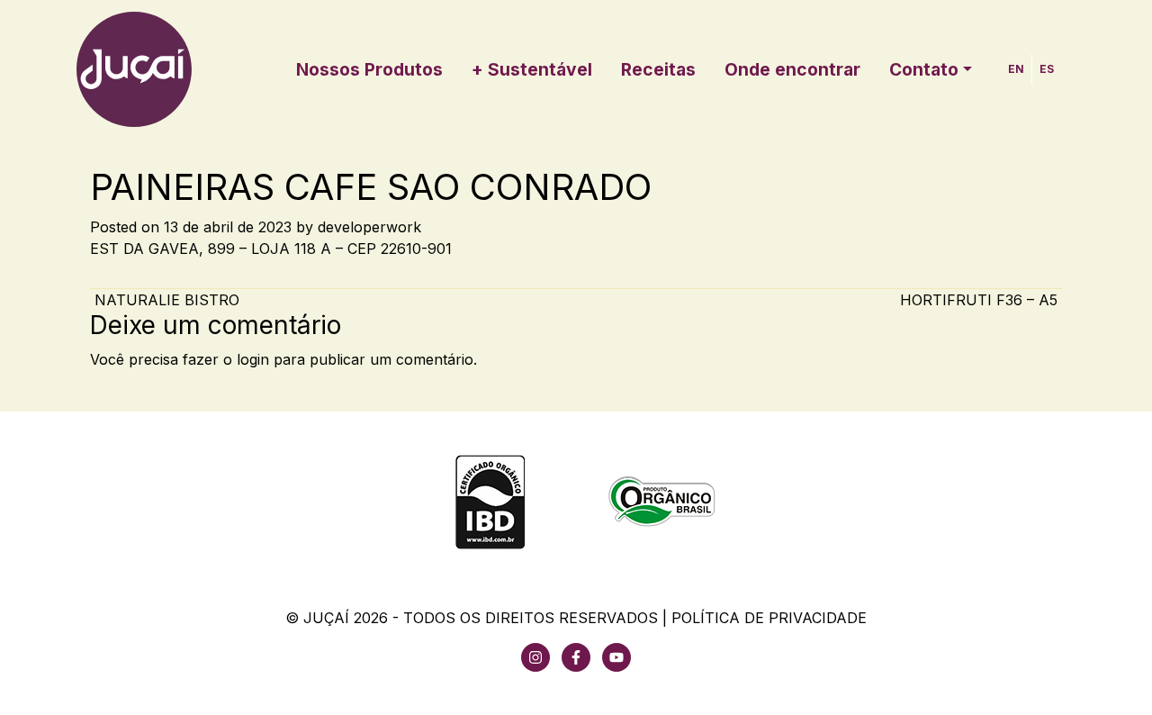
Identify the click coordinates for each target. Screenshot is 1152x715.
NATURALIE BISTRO (164, 300)
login (253, 359)
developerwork (369, 227)
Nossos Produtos (369, 69)
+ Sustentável (532, 69)
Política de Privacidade (769, 618)
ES (1047, 69)
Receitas (658, 69)
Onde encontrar (792, 69)
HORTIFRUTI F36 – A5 (981, 300)
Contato (923, 69)
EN (1016, 69)
